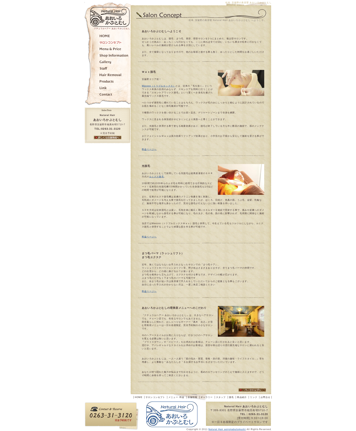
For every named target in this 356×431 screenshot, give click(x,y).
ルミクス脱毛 (156, 176)
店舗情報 (107, 56)
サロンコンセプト (107, 43)
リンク (107, 88)
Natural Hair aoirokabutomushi (227, 429)
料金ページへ (149, 149)
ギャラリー (107, 62)
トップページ (107, 36)
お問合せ (107, 95)
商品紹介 (107, 82)
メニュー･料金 (107, 49)
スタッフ (107, 69)
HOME (138, 397)
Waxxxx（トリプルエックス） (158, 86)
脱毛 (107, 75)
